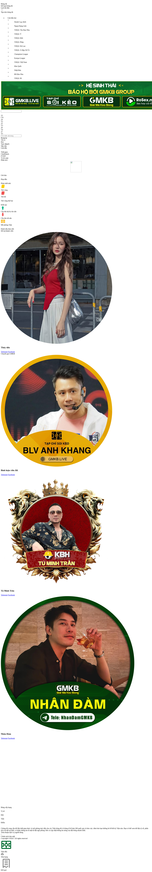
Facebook (11, 352)
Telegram (4, 352)
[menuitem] (78, 48)
